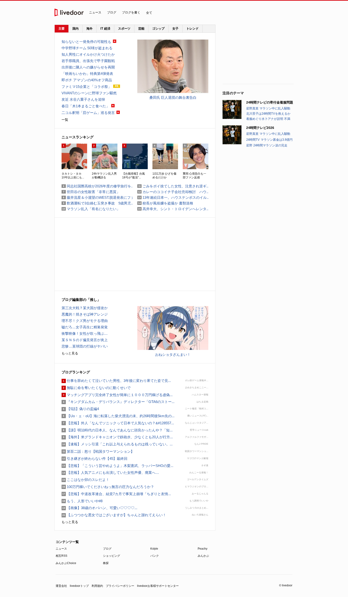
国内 (75, 28)
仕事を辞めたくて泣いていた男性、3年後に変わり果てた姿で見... (116, 380)
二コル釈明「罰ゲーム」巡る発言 (88, 113)
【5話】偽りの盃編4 (80, 409)
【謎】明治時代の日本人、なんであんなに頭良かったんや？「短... (117, 430)
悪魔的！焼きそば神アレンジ (85, 314)
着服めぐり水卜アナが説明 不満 (268, 119)
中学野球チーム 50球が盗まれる (87, 48)
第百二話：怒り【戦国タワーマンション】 (98, 451)
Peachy (202, 548)
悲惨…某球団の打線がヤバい (85, 346)
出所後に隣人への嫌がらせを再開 (88, 67)
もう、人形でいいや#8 (82, 501)
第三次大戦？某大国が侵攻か (85, 308)
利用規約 (97, 586)
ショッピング (111, 555)
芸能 (141, 28)
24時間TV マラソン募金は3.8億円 (269, 139)
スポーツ (124, 28)
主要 (61, 28)
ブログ (111, 12)
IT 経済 (105, 28)
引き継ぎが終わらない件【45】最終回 (94, 458)
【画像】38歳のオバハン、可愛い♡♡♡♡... (99, 508)
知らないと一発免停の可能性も (86, 42)
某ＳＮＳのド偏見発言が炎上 (85, 340)
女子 (175, 28)
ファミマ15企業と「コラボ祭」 (87, 87)
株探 (106, 563)
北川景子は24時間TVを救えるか (268, 113)
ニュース (95, 12)
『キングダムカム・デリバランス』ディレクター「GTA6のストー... (118, 401)
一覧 (65, 120)
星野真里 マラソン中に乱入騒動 (268, 108)
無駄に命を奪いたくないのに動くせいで (96, 387)
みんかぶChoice (66, 563)
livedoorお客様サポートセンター (158, 586)
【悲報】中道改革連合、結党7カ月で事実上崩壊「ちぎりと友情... (116, 494)
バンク (154, 555)
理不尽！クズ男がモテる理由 (85, 321)
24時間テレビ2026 (260, 128)
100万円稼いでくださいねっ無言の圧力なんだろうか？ (108, 486)
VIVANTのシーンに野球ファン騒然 (89, 93)
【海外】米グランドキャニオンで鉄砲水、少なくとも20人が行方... (117, 437)
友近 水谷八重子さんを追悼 (83, 99)
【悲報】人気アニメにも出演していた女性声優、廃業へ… (110, 472)
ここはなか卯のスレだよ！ (85, 479)
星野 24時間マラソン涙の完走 (266, 145)
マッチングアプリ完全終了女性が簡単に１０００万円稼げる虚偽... (117, 395)
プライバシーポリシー (120, 586)
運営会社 (61, 586)
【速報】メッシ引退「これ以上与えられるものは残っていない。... (117, 444)
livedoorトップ (79, 586)
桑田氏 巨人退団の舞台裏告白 (172, 97)
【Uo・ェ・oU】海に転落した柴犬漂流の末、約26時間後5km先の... (118, 416)
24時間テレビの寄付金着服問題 (269, 102)
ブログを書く (131, 12)
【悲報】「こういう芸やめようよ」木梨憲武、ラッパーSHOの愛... (117, 465)
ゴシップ (158, 28)
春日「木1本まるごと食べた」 (86, 106)
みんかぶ (203, 555)
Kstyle (154, 548)
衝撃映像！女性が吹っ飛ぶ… (85, 333)
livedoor (69, 12)
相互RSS (61, 555)
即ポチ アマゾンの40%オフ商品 (87, 80)
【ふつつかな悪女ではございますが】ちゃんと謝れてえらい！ (114, 515)
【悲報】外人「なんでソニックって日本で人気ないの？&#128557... (118, 423)
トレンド (192, 28)
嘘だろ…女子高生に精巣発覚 (85, 327)
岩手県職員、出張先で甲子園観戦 (88, 61)
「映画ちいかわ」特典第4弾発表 (87, 74)
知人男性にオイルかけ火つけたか (88, 54)
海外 (89, 28)
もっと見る (70, 353)
